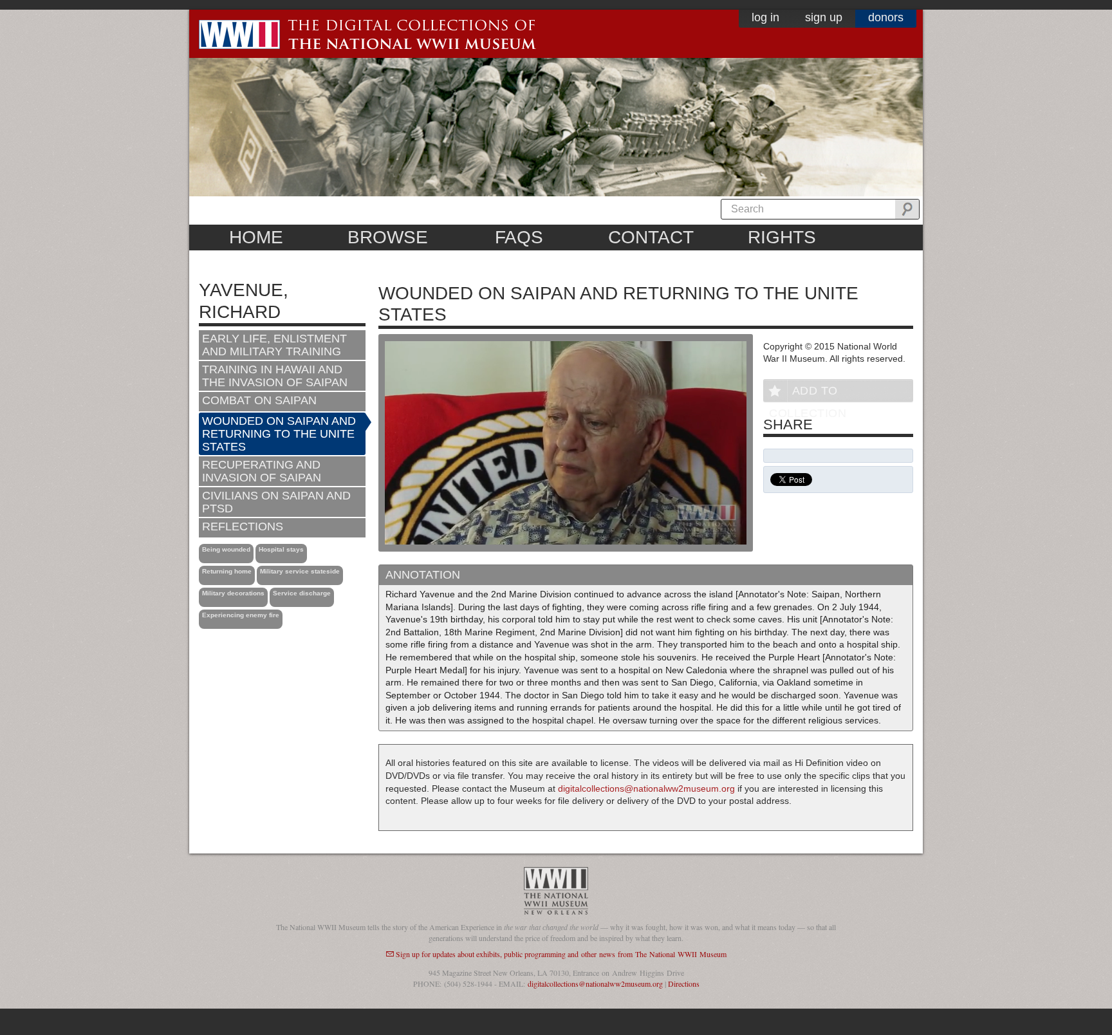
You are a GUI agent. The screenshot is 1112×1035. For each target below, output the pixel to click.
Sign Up (823, 17)
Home (256, 237)
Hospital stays (281, 549)
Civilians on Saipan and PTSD (276, 502)
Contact (651, 237)
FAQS (519, 237)
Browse (388, 237)
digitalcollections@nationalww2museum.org (646, 788)
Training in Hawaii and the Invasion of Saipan (275, 376)
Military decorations (233, 593)
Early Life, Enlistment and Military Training (274, 345)
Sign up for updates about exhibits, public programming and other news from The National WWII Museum (561, 954)
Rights (782, 237)
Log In (765, 17)
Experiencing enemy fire (240, 615)
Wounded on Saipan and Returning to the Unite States (279, 434)
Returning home (227, 571)
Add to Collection (807, 393)
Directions (684, 983)
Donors (886, 17)
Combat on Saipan (259, 400)
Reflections (242, 526)
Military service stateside (300, 571)
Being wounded (226, 549)
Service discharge (302, 593)
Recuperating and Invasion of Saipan (261, 471)
